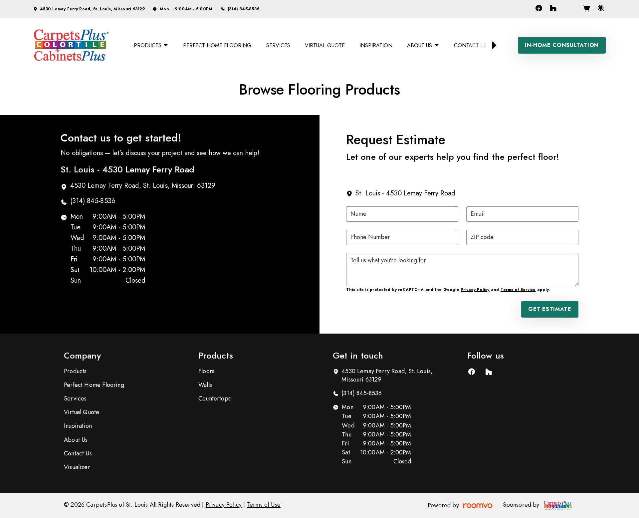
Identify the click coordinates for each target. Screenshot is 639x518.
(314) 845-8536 (243, 9)
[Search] (601, 9)
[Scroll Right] (491, 45)
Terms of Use (264, 504)
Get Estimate (549, 309)
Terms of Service (518, 290)
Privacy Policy (475, 290)
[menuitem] (151, 45)
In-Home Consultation (562, 45)
